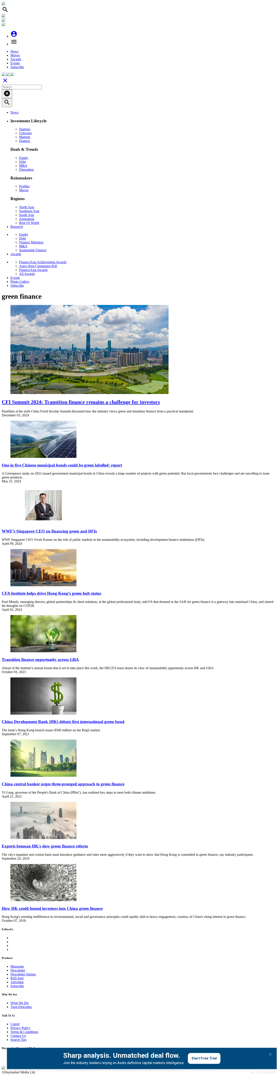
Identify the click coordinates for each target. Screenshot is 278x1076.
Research (16, 226)
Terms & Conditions (24, 1032)
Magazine (17, 966)
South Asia (26, 215)
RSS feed (16, 978)
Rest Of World (29, 223)
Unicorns (25, 133)
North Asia (26, 207)
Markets (24, 137)
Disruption (26, 169)
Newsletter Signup (23, 974)
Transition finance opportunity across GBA (40, 659)
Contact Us (18, 1036)
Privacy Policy (20, 1028)
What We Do (19, 1003)
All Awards (27, 274)
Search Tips (18, 1039)
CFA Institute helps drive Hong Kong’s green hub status (51, 593)
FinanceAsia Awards (33, 270)
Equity (23, 158)
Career (15, 1024)
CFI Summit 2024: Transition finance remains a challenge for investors (81, 402)
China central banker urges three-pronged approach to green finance (63, 784)
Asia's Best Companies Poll (38, 266)
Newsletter (17, 970)
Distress (24, 141)
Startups (24, 129)
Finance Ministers (31, 242)
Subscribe (17, 67)
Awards (15, 59)
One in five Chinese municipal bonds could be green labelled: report (62, 465)
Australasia (26, 219)
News (14, 51)
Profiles (24, 186)
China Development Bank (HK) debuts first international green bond (63, 721)
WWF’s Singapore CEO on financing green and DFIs (49, 531)
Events (15, 63)
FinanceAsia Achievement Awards (42, 262)
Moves (15, 55)
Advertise (17, 982)
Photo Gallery (20, 281)
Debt (22, 162)
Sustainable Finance (32, 250)
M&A (23, 165)
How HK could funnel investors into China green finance (52, 908)
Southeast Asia (29, 211)
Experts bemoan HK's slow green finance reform (45, 846)
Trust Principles (21, 1007)
